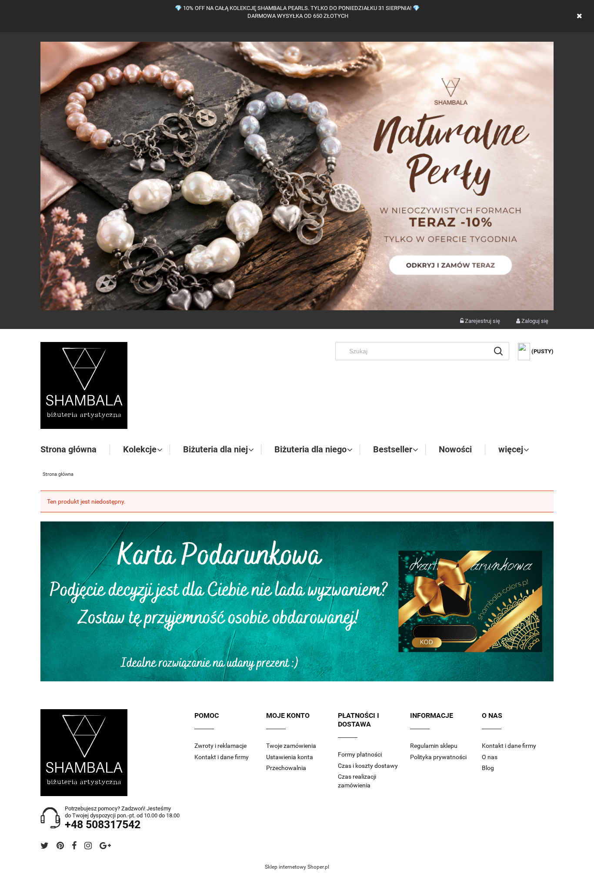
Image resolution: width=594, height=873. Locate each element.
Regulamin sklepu (433, 745)
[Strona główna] (83, 385)
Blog (488, 767)
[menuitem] (75, 449)
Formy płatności (360, 754)
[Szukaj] (498, 351)
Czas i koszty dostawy (368, 765)
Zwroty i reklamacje (220, 745)
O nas (489, 757)
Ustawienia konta (289, 757)
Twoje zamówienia (291, 745)
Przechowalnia (286, 767)
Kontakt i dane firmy (221, 757)
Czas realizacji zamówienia (357, 781)
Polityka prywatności (438, 757)
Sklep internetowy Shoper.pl (297, 867)
